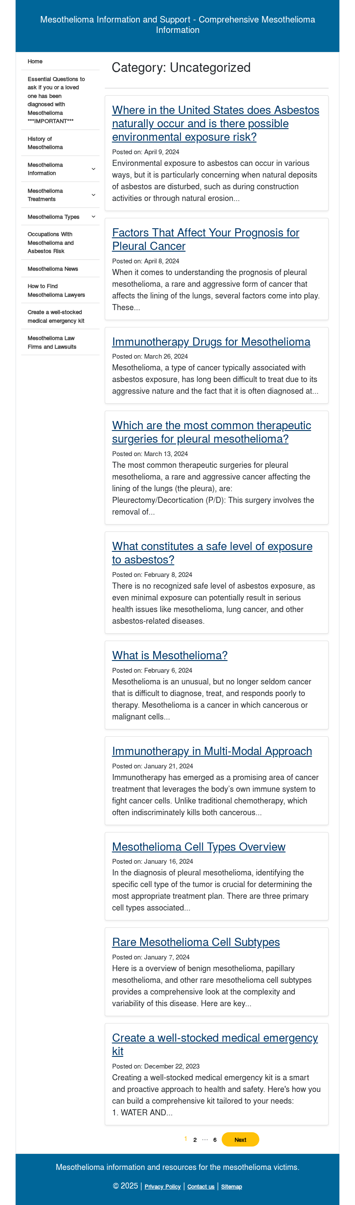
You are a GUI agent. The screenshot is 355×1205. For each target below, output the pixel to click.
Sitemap (231, 1186)
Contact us (201, 1186)
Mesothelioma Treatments (45, 194)
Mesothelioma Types (54, 216)
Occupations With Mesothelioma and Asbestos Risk (51, 242)
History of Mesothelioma (45, 142)
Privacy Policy (163, 1186)
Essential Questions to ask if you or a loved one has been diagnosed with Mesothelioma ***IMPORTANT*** (56, 100)
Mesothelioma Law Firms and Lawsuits (52, 342)
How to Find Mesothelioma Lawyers (56, 290)
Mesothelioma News (53, 268)
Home (35, 61)
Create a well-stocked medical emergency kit (56, 316)
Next (240, 1139)
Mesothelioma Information (45, 168)
